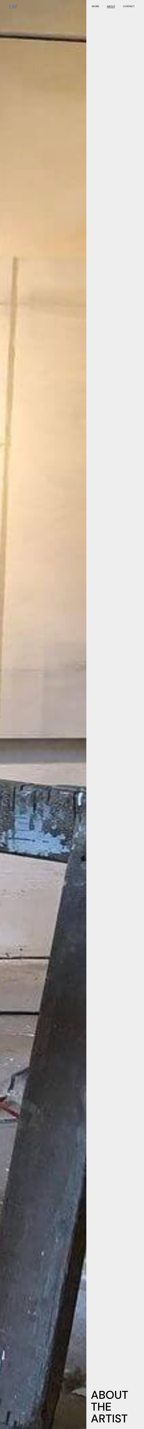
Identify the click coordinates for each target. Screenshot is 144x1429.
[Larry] (13, 6)
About (111, 6)
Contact (129, 6)
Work (95, 6)
